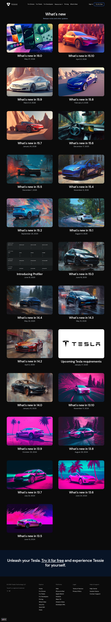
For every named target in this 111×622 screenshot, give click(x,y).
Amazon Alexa (60, 602)
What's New (74, 4)
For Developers (48, 4)
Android (58, 596)
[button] (59, 4)
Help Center (93, 588)
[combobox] (4, 619)
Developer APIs (60, 604)
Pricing (66, 4)
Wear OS (58, 599)
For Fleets (39, 4)
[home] (12, 4)
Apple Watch (60, 594)
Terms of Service (78, 588)
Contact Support (95, 594)
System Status (94, 591)
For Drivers (31, 4)
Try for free (99, 4)
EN (5, 619)
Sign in (91, 4)
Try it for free (52, 560)
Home (40, 588)
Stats (40, 610)
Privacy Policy (77, 591)
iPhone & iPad (60, 591)
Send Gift (42, 607)
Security (41, 604)
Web (57, 588)
